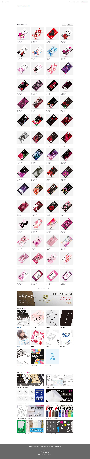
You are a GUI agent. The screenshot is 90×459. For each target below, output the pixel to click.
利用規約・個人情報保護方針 (56, 446)
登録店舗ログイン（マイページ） (34, 446)
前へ (38, 288)
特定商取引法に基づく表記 (45, 446)
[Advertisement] (45, 15)
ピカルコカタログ (5, 1)
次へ (51, 288)
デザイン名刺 (21, 5)
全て (17, 5)
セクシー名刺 (27, 5)
